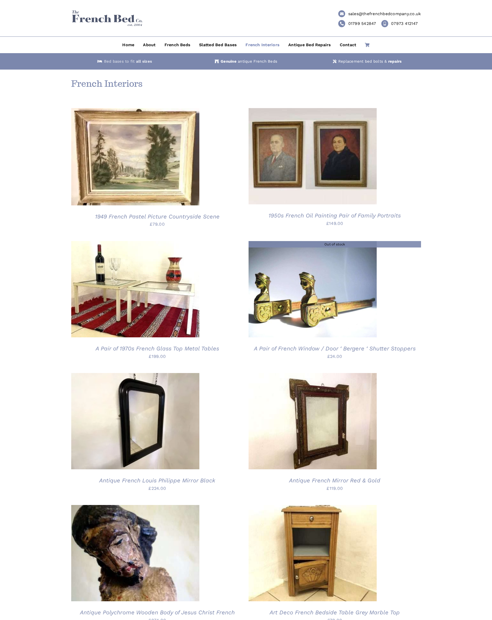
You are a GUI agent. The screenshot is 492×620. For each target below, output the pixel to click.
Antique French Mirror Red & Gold (334, 480)
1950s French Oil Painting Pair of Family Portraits (335, 215)
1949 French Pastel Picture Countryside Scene (157, 216)
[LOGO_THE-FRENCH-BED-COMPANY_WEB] (107, 12)
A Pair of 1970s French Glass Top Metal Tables (157, 348)
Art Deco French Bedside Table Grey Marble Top (335, 612)
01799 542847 (362, 23)
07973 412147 (404, 23)
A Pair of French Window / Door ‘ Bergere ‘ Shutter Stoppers (335, 348)
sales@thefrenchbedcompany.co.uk (384, 13)
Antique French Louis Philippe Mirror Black (157, 480)
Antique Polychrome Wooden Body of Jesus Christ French (157, 612)
